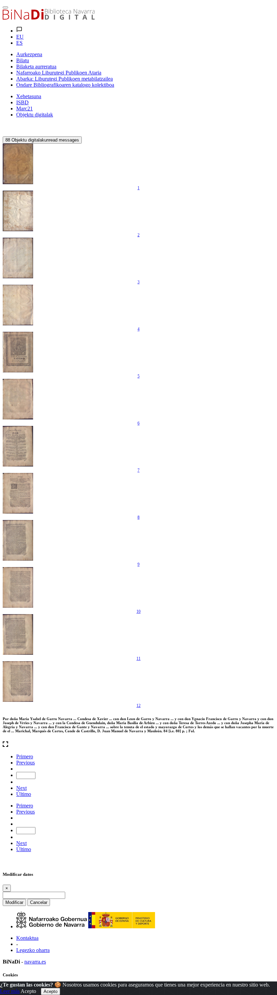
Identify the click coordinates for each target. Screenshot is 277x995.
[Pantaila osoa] (138, 744)
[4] (18, 305)
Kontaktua (27, 938)
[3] (18, 258)
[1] (18, 164)
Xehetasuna (28, 96)
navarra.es (35, 962)
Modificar (14, 902)
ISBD (22, 102)
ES (19, 43)
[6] (18, 399)
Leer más (10, 991)
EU (20, 37)
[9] (18, 540)
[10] (18, 587)
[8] (18, 493)
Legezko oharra (33, 950)
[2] (18, 211)
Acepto (28, 991)
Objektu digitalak (34, 114)
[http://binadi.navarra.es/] (49, 18)
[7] (18, 446)
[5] (18, 352)
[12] (18, 681)
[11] (18, 634)
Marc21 (24, 108)
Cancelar (38, 902)
